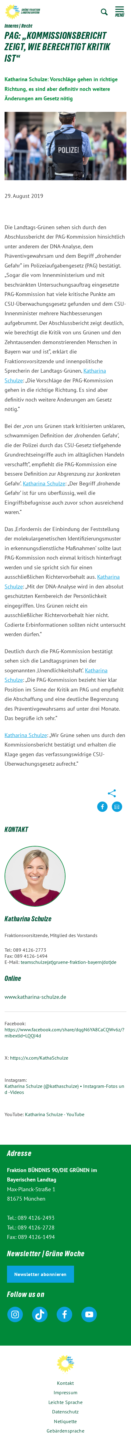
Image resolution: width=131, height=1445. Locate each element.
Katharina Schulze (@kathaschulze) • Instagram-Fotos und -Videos (64, 1089)
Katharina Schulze (44, 483)
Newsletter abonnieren (40, 1274)
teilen (102, 811)
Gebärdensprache (65, 1431)
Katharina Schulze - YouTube (54, 1114)
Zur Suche (104, 12)
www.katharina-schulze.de (35, 996)
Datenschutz (65, 1412)
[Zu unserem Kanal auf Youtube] (89, 1314)
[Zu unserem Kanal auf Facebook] (64, 1314)
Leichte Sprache (65, 1402)
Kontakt (65, 1383)
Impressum (66, 1392)
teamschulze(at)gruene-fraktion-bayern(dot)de (68, 962)
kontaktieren (117, 811)
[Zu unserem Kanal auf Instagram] (15, 1314)
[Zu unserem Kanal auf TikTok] (40, 1314)
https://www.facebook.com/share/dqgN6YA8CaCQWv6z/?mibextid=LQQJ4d (64, 1032)
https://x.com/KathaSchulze (39, 1058)
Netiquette (65, 1421)
